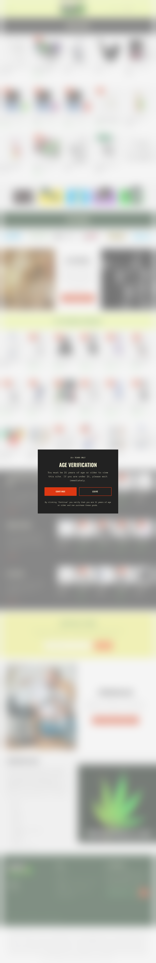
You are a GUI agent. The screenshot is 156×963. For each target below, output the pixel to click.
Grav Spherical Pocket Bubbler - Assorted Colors (107, 166)
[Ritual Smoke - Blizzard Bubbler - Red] (78, 101)
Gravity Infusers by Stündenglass (115, 720)
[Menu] (10, 9)
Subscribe (103, 645)
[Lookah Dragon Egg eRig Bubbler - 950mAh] (47, 147)
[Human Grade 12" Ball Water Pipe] (142, 390)
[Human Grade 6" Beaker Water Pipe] (91, 390)
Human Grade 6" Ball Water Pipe (90, 360)
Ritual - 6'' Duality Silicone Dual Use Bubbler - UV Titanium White (107, 119)
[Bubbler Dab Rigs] (140, 147)
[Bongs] (142, 436)
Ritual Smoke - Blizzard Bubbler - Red (76, 119)
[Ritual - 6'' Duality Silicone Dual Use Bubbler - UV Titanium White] (109, 101)
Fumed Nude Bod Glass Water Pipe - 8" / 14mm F (37, 406)
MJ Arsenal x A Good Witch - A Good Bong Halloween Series (12, 406)
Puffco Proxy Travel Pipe (104, 67)
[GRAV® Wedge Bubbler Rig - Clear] (78, 147)
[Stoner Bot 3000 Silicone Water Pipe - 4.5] (13, 436)
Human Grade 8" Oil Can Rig (122, 494)
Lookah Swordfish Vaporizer (143, 588)
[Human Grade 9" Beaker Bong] (116, 390)
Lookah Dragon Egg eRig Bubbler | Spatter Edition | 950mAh (46, 68)
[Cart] (148, 8)
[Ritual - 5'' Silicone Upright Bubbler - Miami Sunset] (16, 147)
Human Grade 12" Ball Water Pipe (139, 406)
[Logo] (73, 8)
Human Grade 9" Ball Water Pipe (115, 360)
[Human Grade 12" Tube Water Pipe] (39, 344)
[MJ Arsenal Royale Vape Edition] (78, 49)
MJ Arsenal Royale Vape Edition (76, 67)
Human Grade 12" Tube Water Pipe (37, 360)
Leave (95, 491)
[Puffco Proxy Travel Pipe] (109, 49)
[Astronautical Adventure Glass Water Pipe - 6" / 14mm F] (39, 436)
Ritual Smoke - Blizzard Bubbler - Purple (45, 119)
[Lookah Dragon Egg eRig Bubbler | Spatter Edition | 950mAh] (47, 49)
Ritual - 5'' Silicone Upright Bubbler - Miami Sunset (12, 166)
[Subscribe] (144, 893)
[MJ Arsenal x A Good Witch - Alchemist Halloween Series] (142, 344)
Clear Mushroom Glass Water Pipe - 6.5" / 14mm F (15, 68)
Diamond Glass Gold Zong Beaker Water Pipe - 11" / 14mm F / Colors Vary (12, 360)
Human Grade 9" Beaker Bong (114, 406)
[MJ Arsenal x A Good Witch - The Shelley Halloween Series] (65, 344)
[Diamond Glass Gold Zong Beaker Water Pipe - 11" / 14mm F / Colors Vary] (13, 344)
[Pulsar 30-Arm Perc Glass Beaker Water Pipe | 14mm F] (65, 436)
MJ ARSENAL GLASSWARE (78, 298)
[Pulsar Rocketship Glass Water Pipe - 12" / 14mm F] (91, 436)
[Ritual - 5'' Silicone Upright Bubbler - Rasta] (140, 101)
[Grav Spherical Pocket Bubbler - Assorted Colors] (109, 147)
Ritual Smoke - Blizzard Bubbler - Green (14, 119)
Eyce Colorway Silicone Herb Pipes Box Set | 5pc (63, 406)
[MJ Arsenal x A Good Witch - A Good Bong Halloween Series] (13, 390)
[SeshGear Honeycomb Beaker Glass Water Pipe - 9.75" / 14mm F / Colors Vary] (116, 436)
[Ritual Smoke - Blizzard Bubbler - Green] (16, 101)
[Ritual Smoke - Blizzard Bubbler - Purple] (47, 101)
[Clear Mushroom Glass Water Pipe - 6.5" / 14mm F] (16, 49)
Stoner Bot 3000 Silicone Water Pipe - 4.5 (11, 452)
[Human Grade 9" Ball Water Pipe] (116, 344)
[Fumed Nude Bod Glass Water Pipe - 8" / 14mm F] (39, 390)
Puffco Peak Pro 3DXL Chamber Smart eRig (122, 588)
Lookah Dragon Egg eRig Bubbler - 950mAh (46, 166)
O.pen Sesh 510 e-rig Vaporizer (84, 588)
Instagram (13, 890)
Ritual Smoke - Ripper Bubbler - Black (138, 68)
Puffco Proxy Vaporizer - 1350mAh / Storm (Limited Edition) (104, 588)
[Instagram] (13, 236)
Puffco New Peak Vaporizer (142, 494)
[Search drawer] (141, 8)
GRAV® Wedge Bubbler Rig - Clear (77, 165)
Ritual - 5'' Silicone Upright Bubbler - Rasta (136, 119)
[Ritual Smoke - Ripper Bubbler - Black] (140, 49)
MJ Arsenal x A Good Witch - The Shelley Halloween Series (64, 360)
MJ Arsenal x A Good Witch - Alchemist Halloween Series (141, 360)
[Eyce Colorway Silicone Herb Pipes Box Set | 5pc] (65, 390)
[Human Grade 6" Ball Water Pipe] (91, 344)
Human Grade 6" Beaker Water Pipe (88, 406)
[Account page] (144, 8)
